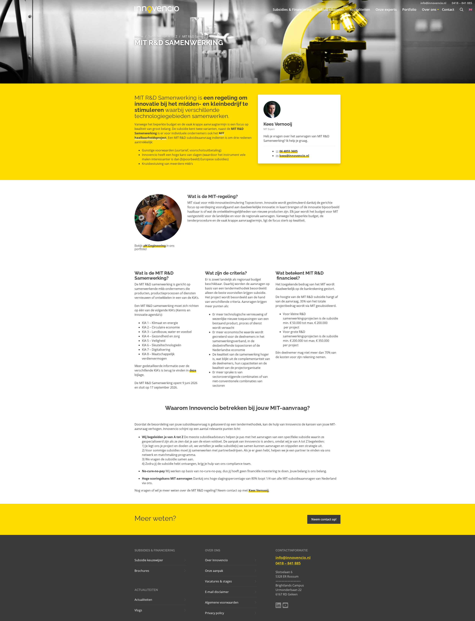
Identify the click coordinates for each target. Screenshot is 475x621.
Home (139, 37)
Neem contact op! (323, 519)
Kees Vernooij (259, 490)
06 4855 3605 (288, 151)
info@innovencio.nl (293, 557)
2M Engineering (154, 246)
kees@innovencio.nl (294, 156)
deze (192, 370)
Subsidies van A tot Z (162, 37)
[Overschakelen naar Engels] (469, 9)
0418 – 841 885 (288, 563)
